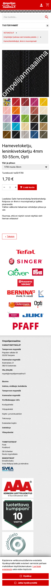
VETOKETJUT (9, 33)
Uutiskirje (6, 428)
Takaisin (9, 236)
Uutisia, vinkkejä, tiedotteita (14, 386)
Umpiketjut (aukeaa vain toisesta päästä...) (21, 37)
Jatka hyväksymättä (25, 583)
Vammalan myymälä (11, 395)
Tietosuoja (6, 418)
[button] (41, 5)
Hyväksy (25, 576)
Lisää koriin (27, 187)
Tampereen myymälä (11, 391)
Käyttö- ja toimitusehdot (12, 414)
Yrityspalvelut (7, 409)
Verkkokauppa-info (11, 400)
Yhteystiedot (7, 432)
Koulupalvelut (7, 405)
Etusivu (5, 381)
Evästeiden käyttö (9, 423)
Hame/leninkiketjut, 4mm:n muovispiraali (20, 41)
